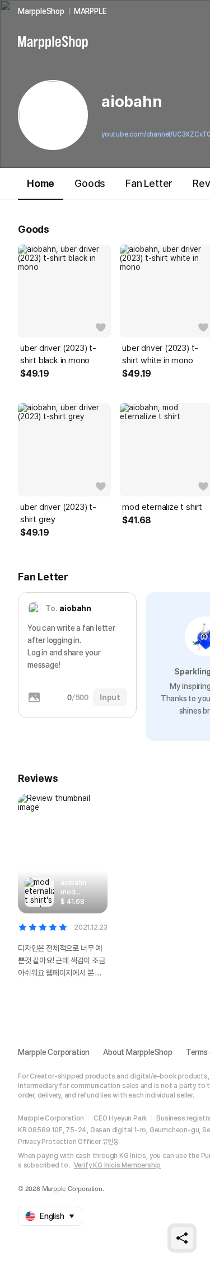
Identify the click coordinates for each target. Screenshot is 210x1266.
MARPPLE (90, 11)
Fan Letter (148, 183)
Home (40, 183)
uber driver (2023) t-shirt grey (58, 513)
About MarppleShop (137, 1052)
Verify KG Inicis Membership (117, 1165)
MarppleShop (41, 11)
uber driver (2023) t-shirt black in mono (58, 354)
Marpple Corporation (54, 1052)
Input (110, 697)
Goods (89, 183)
